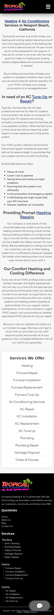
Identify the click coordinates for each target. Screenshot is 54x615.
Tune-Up (40, 96)
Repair (26, 101)
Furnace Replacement (27, 387)
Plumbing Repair (27, 445)
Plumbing (27, 437)
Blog (3, 523)
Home (4, 516)
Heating (11, 21)
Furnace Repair (27, 372)
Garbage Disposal (27, 452)
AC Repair (27, 409)
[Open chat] (40, 606)
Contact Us (7, 526)
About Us (6, 519)
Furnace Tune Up (27, 394)
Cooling (5, 586)
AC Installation (27, 416)
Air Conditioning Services (27, 401)
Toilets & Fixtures (27, 459)
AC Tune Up (27, 430)
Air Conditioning (35, 21)
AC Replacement (27, 423)
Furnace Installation (27, 379)
